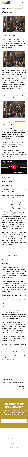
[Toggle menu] (26, 2)
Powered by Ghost (14, 447)
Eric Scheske (6, 8)
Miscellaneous (14, 8)
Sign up (14, 443)
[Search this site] (23, 2)
